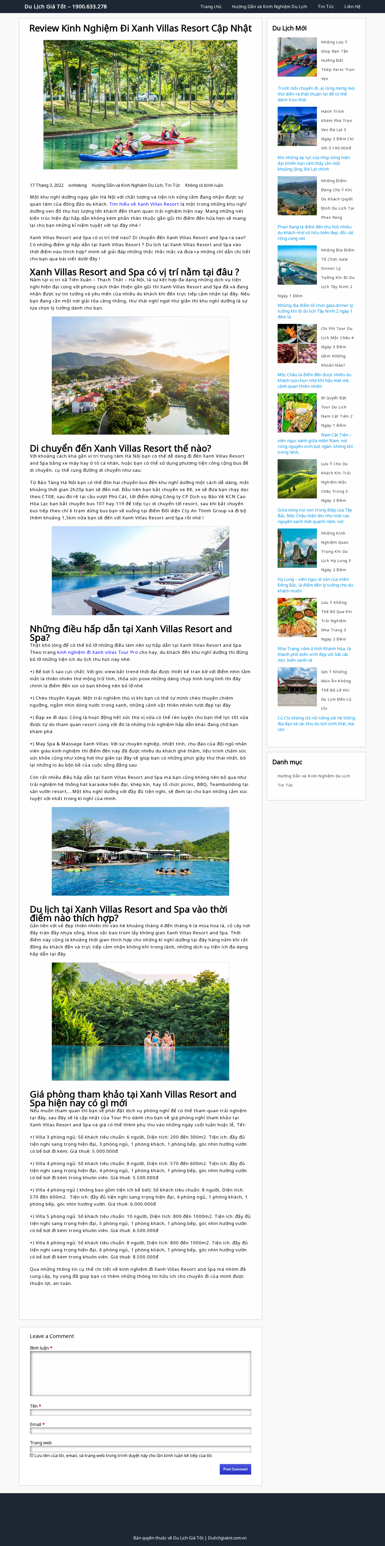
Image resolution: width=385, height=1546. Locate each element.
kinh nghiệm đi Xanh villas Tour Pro (97, 652)
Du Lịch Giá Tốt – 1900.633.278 (66, 6)
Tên (35, 1406)
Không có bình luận (204, 185)
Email (37, 1424)
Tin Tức (326, 6)
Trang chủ (211, 6)
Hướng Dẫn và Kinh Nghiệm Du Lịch (269, 6)
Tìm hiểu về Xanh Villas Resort (144, 204)
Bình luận (41, 1348)
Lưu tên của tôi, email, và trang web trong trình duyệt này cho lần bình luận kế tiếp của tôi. (123, 1455)
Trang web (41, 1443)
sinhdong (77, 185)
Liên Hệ (352, 6)
